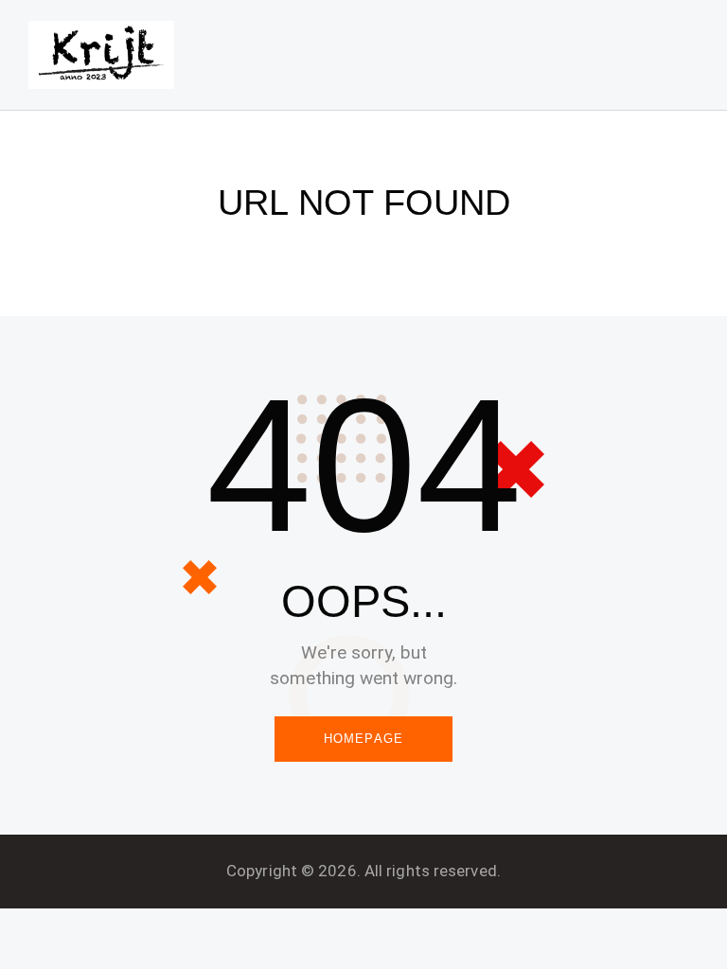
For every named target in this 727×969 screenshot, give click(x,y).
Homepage (364, 738)
